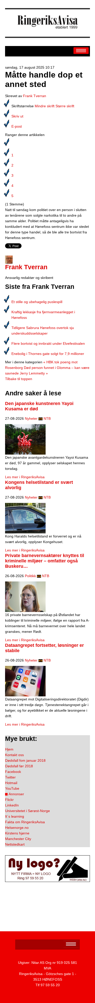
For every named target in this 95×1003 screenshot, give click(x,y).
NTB (47, 418)
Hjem (9, 749)
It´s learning (14, 816)
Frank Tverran (34, 96)
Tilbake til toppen (18, 379)
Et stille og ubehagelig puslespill (36, 302)
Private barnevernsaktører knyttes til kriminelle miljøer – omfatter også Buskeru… (44, 561)
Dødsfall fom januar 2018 (25, 760)
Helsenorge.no (17, 828)
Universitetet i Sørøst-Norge (27, 811)
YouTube (12, 788)
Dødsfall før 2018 (19, 766)
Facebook (13, 772)
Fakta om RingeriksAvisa (25, 822)
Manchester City (18, 839)
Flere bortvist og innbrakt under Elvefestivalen (48, 343)
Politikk (30, 576)
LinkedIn (12, 805)
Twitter (10, 777)
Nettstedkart (15, 844)
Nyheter (31, 418)
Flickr (9, 800)
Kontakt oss (14, 755)
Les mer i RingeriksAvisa (25, 477)
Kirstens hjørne (17, 833)
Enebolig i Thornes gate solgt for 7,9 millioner (47, 354)
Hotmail (11, 783)
